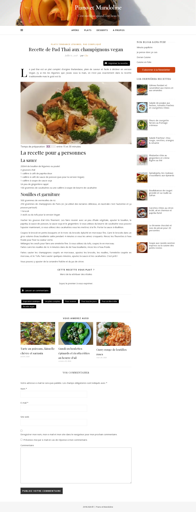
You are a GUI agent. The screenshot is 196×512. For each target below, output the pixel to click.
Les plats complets (52, 301)
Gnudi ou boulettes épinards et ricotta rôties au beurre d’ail (74, 353)
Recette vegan (28, 306)
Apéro (75, 30)
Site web (25, 416)
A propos (119, 30)
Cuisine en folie (144, 62)
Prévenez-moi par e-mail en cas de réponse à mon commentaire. (55, 439)
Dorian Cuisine (144, 57)
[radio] (69, 279)
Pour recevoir (70, 301)
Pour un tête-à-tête (109, 301)
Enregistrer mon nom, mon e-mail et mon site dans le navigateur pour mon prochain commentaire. (69, 434)
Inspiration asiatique (31, 301)
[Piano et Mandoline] (98, 13)
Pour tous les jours (89, 301)
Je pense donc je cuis (147, 52)
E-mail (24, 402)
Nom (24, 388)
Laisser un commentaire (36, 290)
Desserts (102, 30)
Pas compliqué (92, 44)
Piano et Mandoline (104, 507)
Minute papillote (145, 47)
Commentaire (27, 445)
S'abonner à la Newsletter (156, 69)
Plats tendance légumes (66, 44)
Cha (86, 55)
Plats (87, 30)
